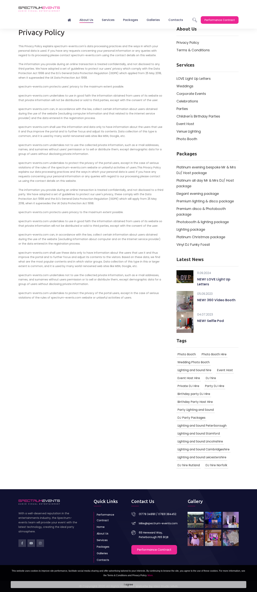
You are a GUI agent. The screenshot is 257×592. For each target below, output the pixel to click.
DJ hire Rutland (188, 465)
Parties (182, 108)
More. (150, 575)
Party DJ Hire (214, 386)
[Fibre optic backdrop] (231, 538)
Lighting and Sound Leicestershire (201, 457)
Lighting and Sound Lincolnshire (200, 441)
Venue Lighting (188, 131)
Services (108, 20)
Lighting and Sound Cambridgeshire (203, 449)
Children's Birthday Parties (198, 116)
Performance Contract (105, 517)
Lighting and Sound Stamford (198, 433)
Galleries (153, 20)
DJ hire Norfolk (216, 465)
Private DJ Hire (188, 386)
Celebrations (187, 101)
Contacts (175, 20)
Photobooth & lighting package (202, 222)
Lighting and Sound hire (194, 370)
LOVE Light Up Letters (193, 78)
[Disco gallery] (213, 538)
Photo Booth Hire (214, 354)
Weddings (184, 86)
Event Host (185, 123)
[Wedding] (196, 538)
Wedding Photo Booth (193, 362)
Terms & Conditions (193, 50)
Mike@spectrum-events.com (158, 523)
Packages (130, 20)
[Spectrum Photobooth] (231, 520)
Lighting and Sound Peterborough (202, 425)
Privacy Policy (187, 42)
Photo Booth (186, 139)
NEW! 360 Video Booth (216, 300)
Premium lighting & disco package (205, 201)
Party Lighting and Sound (195, 410)
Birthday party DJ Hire (193, 394)
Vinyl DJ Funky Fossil (193, 244)
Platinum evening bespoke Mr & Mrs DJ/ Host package (206, 170)
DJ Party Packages (191, 417)
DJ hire (211, 378)
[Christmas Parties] (213, 520)
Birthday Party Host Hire (195, 402)
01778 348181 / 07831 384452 (157, 514)
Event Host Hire (188, 378)
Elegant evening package (197, 193)
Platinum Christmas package (200, 237)
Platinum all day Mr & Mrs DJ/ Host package (205, 183)
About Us (86, 20)
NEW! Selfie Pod (210, 320)
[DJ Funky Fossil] (196, 520)
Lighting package (190, 229)
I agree (128, 585)
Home (101, 527)
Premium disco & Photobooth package (201, 211)
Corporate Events (191, 93)
